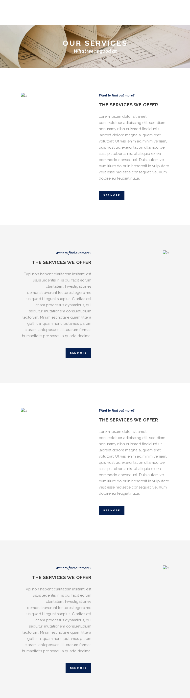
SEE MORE (111, 195)
